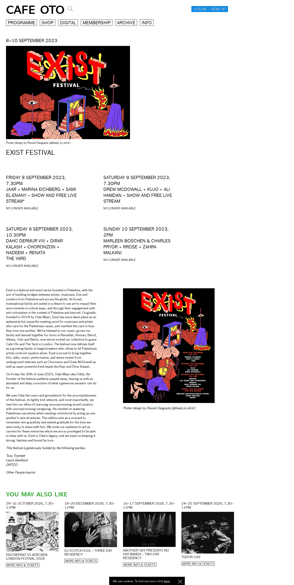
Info (147, 23)
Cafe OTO (35, 10)
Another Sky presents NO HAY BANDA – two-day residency (146, 554)
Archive (126, 23)
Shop (48, 23)
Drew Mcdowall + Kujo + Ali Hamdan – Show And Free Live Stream (137, 196)
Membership (97, 23)
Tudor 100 (190, 557)
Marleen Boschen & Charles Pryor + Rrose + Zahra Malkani (137, 247)
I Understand (180, 582)
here (167, 581)
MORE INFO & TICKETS (22, 565)
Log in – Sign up (210, 9)
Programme (21, 23)
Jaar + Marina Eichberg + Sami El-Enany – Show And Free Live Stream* (41, 196)
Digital (68, 23)
